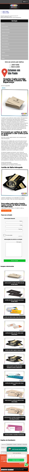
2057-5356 (5, 11)
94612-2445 (5, 13)
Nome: (21, 221)
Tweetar (4, 88)
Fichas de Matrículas (5, 43)
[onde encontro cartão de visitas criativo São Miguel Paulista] (14, 410)
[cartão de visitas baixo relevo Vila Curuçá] (14, 310)
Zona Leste (25, 444)
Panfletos (3, 52)
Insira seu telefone (17, 453)
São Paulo (20, 444)
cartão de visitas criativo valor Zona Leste (14, 384)
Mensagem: (19, 242)
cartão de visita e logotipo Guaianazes (14, 434)
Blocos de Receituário (6, 29)
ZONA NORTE (9, 444)
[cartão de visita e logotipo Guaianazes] (14, 427)
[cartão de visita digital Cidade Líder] (14, 343)
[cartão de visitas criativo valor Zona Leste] (14, 376)
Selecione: (4, 444)
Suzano (14, 444)
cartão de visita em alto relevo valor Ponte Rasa (14, 333)
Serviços (14, 21)
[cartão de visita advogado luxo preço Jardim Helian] (14, 293)
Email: (21, 225)
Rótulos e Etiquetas (5, 55)
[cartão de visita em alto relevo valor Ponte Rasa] (14, 326)
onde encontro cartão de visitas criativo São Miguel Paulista (14, 418)
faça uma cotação (6, 210)
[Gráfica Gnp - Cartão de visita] (14, 6)
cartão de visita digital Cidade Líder (14, 350)
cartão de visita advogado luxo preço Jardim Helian (14, 300)
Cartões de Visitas (5, 38)
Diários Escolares (5, 41)
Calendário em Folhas (6, 32)
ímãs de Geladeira (5, 46)
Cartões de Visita (5, 35)
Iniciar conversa (15, 460)
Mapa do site (21, 463)
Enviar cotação (14, 260)
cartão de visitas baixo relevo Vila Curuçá (14, 317)
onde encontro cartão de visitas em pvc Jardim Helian (14, 283)
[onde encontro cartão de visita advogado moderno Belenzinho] (14, 359)
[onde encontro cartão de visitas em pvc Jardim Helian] (14, 275)
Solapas (3, 58)
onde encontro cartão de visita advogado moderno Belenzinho (14, 366)
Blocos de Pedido (5, 26)
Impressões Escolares (6, 49)
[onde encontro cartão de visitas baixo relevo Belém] (14, 393)
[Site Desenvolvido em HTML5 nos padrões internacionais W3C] (11, 469)
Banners (3, 23)
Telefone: (20, 229)
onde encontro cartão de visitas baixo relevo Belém (14, 401)
